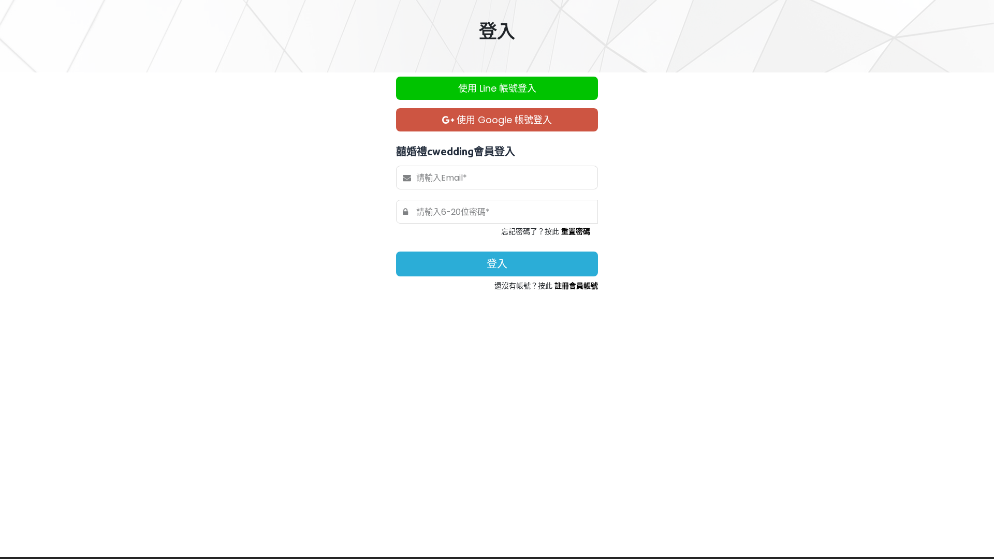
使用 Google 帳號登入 (503, 119)
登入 (497, 264)
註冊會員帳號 (576, 286)
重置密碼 (575, 231)
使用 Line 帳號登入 (497, 88)
